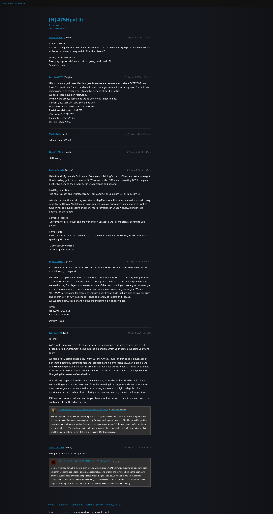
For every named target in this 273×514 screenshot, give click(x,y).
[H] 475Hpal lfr (66, 20)
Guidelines (77, 504)
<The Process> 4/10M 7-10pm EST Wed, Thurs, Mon (83, 409)
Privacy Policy (113, 504)
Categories (63, 504)
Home (51, 504)
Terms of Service (95, 504)
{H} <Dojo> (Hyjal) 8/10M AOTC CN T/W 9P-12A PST (85, 461)
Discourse (66, 512)
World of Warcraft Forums (13, 3)
